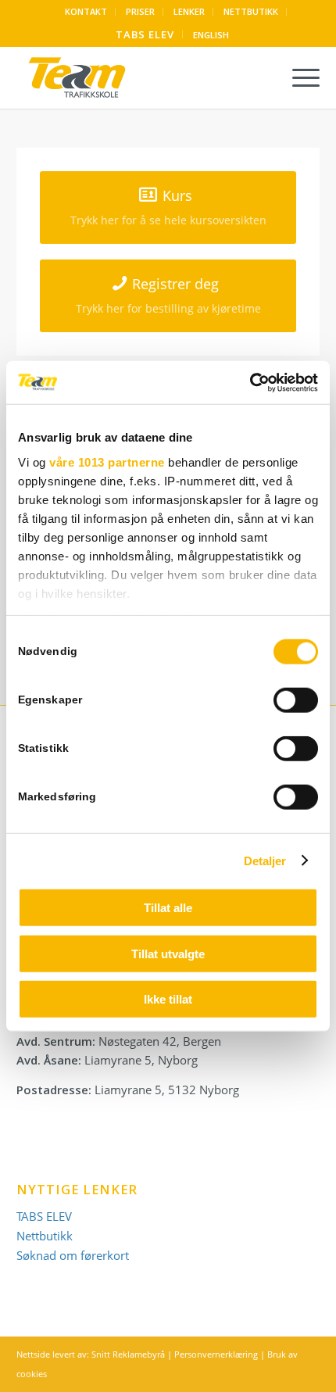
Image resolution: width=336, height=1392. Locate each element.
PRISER (140, 11)
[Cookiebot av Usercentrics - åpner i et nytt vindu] (249, 382)
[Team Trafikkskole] (137, 77)
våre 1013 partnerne (107, 461)
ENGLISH (211, 35)
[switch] (295, 700)
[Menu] (298, 77)
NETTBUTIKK (250, 11)
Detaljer (265, 860)
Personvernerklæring (216, 1354)
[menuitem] (86, 12)
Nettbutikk (44, 1235)
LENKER (189, 11)
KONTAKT (86, 11)
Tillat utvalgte (168, 953)
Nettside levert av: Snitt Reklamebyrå (90, 1354)
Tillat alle (168, 907)
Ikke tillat (168, 999)
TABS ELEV (145, 34)
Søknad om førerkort (72, 1255)
